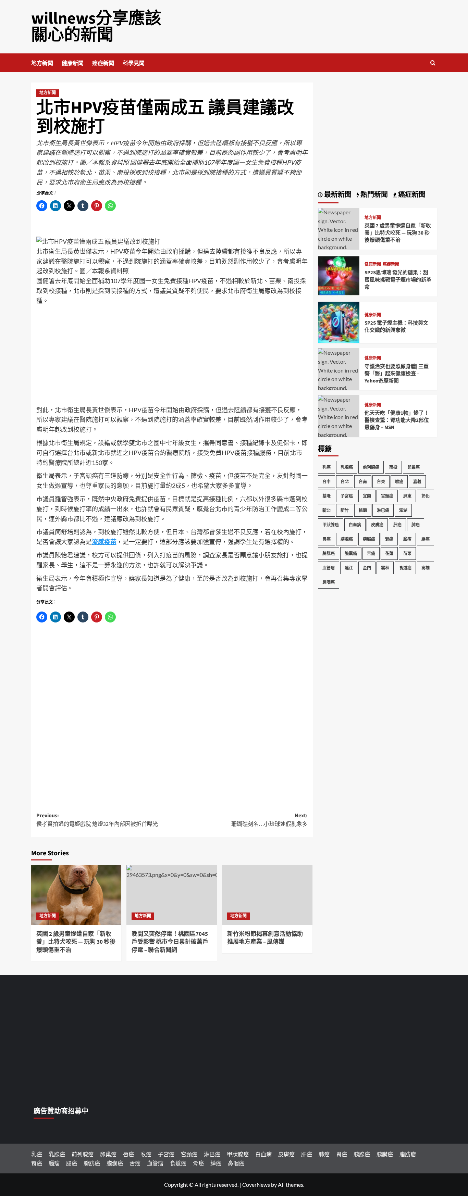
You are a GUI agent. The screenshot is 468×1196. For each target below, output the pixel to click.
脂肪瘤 (407, 1154)
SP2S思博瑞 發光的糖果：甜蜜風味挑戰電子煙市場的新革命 (398, 280)
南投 (393, 467)
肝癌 (397, 524)
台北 (345, 481)
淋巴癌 (383, 510)
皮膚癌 (377, 524)
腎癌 (389, 539)
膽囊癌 (351, 553)
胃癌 (326, 539)
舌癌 (371, 553)
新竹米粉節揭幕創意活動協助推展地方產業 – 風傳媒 (265, 938)
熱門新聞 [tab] (373, 195)
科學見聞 (134, 63)
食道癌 (405, 567)
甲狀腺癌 (330, 524)
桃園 (363, 510)
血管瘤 (328, 567)
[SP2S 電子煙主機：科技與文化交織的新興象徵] (339, 321)
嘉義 (417, 481)
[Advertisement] (172, 357)
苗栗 (407, 553)
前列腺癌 (371, 467)
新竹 (345, 510)
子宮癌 (347, 496)
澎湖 (403, 510)
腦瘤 (407, 539)
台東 (381, 481)
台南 (363, 481)
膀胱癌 (328, 553)
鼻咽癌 (328, 582)
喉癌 (399, 481)
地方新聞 (42, 63)
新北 (326, 510)
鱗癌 (215, 1163)
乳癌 (326, 467)
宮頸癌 (387, 496)
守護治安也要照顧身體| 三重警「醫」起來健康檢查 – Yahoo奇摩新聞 (397, 374)
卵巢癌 (413, 467)
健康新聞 (73, 63)
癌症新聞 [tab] (411, 195)
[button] (433, 63)
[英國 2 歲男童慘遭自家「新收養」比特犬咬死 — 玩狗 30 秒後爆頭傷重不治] (76, 895)
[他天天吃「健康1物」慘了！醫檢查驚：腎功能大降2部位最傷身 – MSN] (339, 420)
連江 (349, 567)
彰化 (425, 496)
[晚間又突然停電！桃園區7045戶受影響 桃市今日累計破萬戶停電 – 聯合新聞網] (171, 895)
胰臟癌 (369, 539)
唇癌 (128, 1154)
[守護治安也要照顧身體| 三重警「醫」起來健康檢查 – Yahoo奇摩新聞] (339, 373)
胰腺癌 (347, 539)
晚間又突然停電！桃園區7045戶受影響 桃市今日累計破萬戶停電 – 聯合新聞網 (170, 942)
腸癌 (425, 539)
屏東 (407, 496)
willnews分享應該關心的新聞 (96, 27)
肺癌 (415, 524)
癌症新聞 (103, 63)
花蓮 (389, 553)
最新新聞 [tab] (337, 195)
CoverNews (256, 1184)
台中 (326, 481)
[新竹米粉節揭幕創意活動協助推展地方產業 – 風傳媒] (267, 895)
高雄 (425, 567)
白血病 (355, 524)
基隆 (326, 496)
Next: (269, 820)
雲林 (385, 567)
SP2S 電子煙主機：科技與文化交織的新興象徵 (396, 326)
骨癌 (198, 1163)
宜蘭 (367, 496)
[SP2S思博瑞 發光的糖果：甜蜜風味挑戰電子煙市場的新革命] (339, 275)
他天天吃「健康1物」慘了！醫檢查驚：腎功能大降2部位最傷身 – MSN (397, 420)
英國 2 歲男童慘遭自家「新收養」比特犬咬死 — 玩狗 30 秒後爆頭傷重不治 (75, 942)
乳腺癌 (347, 467)
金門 (367, 567)
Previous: (97, 820)
